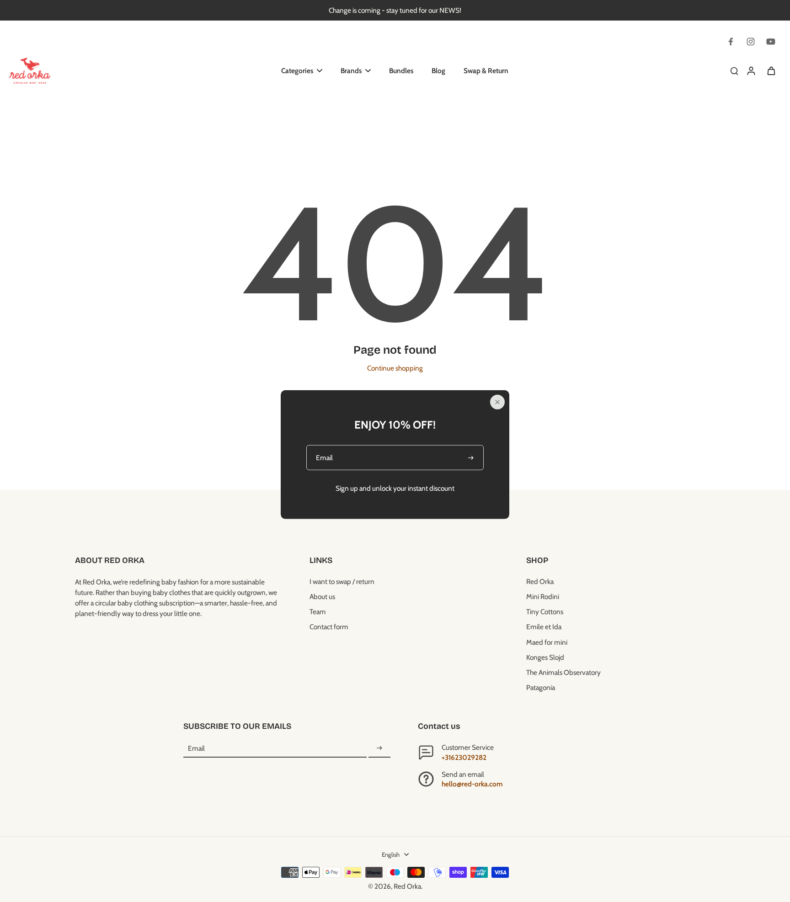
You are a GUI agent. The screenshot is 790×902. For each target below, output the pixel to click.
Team (318, 611)
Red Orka (540, 581)
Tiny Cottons (544, 611)
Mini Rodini (542, 596)
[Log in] (751, 70)
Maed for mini (546, 642)
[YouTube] (771, 42)
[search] (734, 70)
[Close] (497, 402)
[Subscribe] (379, 748)
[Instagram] (751, 42)
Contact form (329, 626)
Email (196, 748)
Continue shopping (395, 368)
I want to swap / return (342, 581)
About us (322, 596)
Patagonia (540, 687)
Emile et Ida (543, 626)
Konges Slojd (545, 657)
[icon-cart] (771, 70)
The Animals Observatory (563, 672)
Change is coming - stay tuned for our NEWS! (395, 10)
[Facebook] (731, 42)
